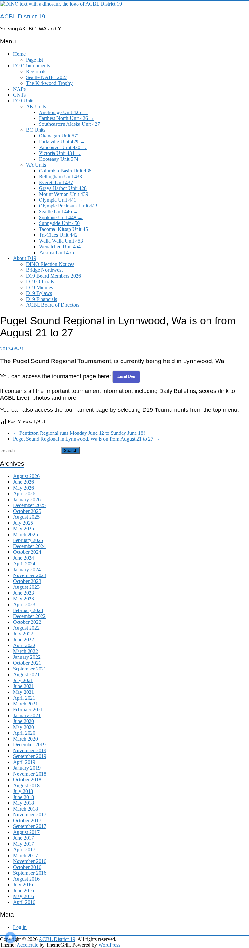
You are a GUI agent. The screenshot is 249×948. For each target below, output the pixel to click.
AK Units (36, 106)
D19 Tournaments (31, 65)
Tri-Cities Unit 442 (58, 235)
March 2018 (25, 809)
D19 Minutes (39, 287)
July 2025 (23, 523)
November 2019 (29, 750)
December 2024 (29, 546)
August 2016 (26, 879)
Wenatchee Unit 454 (60, 246)
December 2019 (29, 744)
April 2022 (24, 645)
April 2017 (24, 849)
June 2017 (23, 838)
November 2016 (29, 861)
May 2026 (23, 488)
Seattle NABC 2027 (46, 77)
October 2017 (27, 820)
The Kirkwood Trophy (49, 83)
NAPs (19, 89)
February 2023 (28, 610)
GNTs (19, 95)
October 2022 (27, 622)
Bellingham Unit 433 (60, 176)
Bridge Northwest (44, 270)
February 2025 (28, 540)
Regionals (36, 71)
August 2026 (26, 476)
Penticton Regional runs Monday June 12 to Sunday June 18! (79, 433)
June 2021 (23, 686)
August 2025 (26, 517)
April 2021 (24, 698)
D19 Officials (40, 281)
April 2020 (24, 733)
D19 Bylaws (39, 293)
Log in (20, 927)
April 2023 (24, 604)
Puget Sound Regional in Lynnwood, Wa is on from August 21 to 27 (86, 439)
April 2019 (24, 762)
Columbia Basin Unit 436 (65, 170)
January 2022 (27, 657)
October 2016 (27, 867)
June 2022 (23, 639)
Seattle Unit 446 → (58, 211)
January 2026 (27, 499)
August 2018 (26, 785)
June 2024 (23, 558)
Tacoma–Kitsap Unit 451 (64, 229)
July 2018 (23, 791)
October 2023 (27, 581)
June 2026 (23, 482)
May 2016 (23, 896)
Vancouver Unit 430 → (63, 147)
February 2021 (28, 709)
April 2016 (24, 902)
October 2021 (27, 663)
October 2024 (27, 552)
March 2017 (25, 855)
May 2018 (23, 803)
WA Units (36, 165)
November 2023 (29, 575)
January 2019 (27, 768)
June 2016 (23, 890)
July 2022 (23, 633)
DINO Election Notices (50, 264)
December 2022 (29, 616)
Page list (34, 60)
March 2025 (25, 534)
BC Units (35, 130)
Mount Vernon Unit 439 (63, 194)
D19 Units (23, 100)
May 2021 (23, 692)
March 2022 (25, 651)
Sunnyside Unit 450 (59, 223)
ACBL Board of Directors (52, 305)
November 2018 (29, 773)
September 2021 (29, 668)
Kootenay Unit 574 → (62, 159)
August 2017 (26, 832)
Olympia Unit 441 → (61, 200)
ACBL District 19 (22, 16)
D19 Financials (41, 299)
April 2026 (24, 493)
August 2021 (26, 674)
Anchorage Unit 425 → (63, 112)
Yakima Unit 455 (56, 252)
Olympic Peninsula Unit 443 (68, 205)
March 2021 (25, 703)
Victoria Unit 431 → (60, 153)
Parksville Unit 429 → (62, 141)
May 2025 (23, 528)
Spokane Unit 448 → (61, 217)
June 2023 (23, 593)
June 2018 (23, 797)
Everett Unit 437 (56, 182)
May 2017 (23, 844)
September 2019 (29, 756)
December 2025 (29, 505)
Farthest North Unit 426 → (66, 118)
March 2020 (25, 738)
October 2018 (27, 779)
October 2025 (27, 511)
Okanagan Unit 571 (59, 135)
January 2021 (27, 715)
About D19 (24, 258)
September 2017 (29, 826)
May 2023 (23, 598)
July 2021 (23, 680)
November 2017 (29, 814)
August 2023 (26, 587)
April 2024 (24, 563)
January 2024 (27, 569)
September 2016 (29, 873)
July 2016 (23, 884)
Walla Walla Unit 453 (61, 240)
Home (19, 54)
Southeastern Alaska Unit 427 (69, 124)
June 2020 (23, 721)
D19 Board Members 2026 (53, 275)
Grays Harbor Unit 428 (63, 188)
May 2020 (23, 727)
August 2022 (26, 628)
